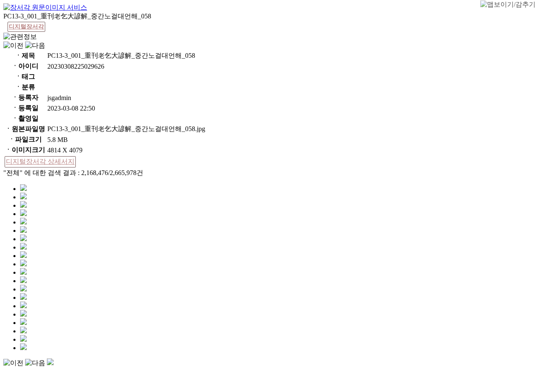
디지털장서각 (26, 26)
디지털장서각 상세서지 (40, 161)
